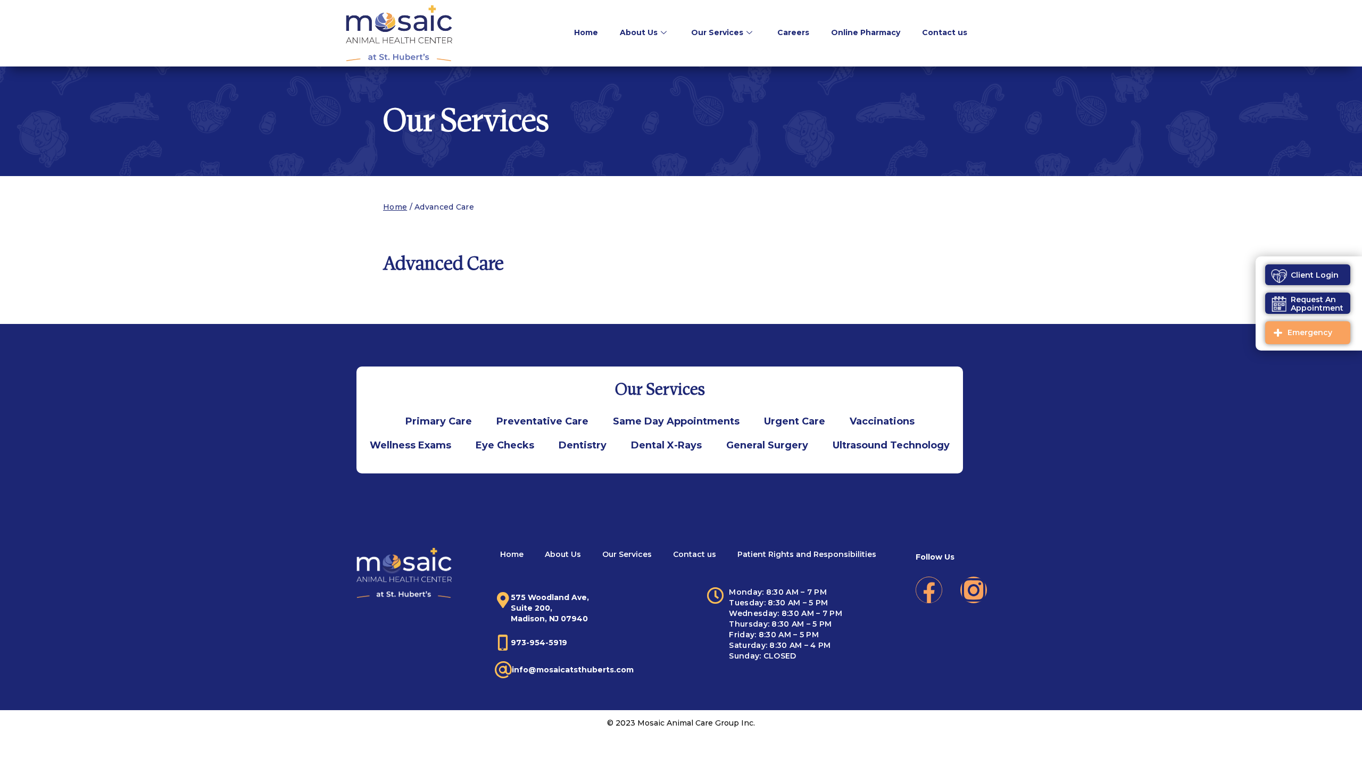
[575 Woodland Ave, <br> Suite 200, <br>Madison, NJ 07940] (503, 600)
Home (586, 32)
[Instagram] (973, 590)
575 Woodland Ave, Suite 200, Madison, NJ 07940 (550, 608)
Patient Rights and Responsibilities (806, 554)
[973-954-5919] (503, 643)
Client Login (1315, 275)
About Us (639, 32)
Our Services (717, 32)
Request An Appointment (1317, 304)
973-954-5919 (539, 642)
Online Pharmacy (865, 32)
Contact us (944, 32)
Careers (793, 32)
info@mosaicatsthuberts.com (573, 670)
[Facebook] (929, 590)
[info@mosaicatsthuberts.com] (503, 669)
